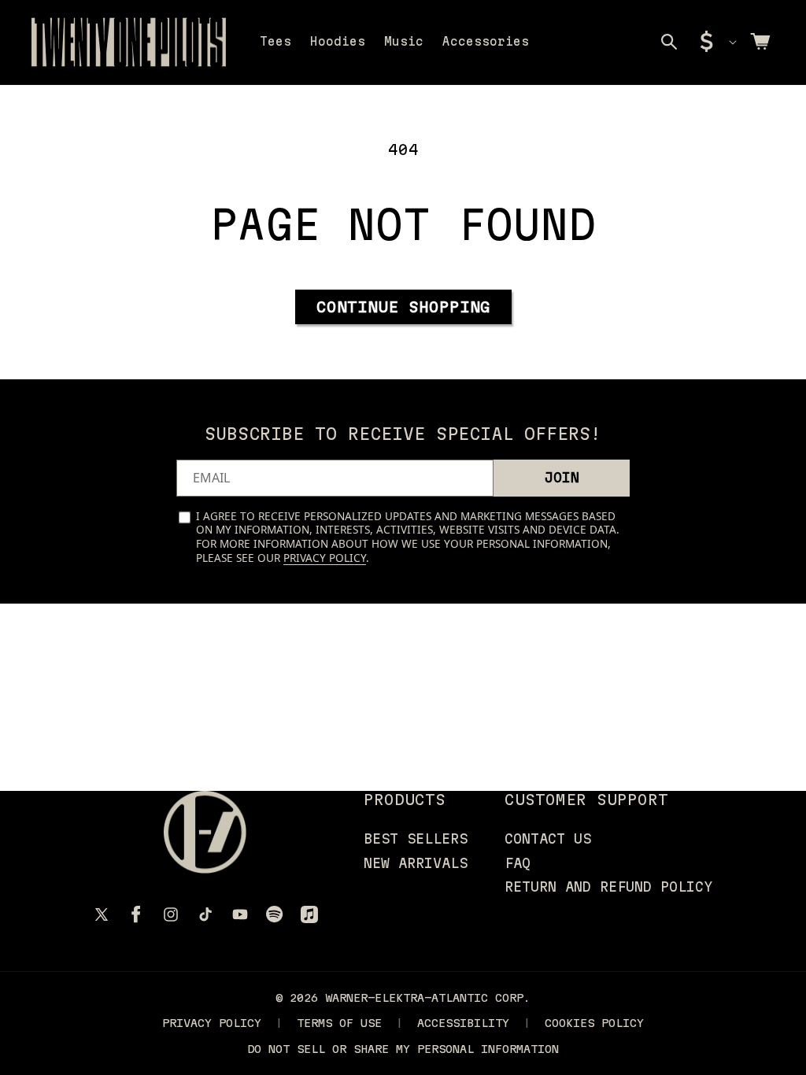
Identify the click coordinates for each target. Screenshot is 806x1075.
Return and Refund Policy (608, 886)
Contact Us (548, 838)
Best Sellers (416, 838)
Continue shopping (403, 307)
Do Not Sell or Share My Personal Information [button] (403, 1048)
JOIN (562, 477)
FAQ (518, 862)
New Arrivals (416, 862)
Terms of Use (339, 1022)
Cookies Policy (594, 1022)
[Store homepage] (205, 832)
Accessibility (463, 1022)
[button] (669, 41)
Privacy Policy (324, 557)
